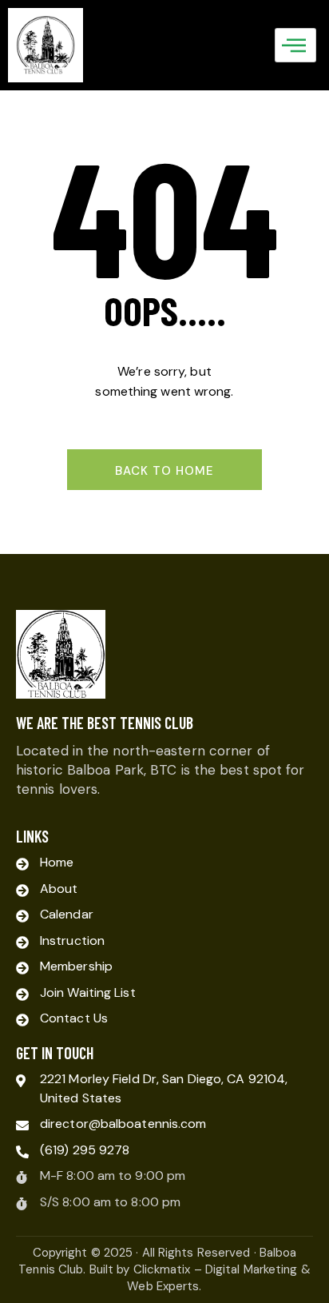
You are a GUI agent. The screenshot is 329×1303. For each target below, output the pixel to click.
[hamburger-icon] (295, 45)
